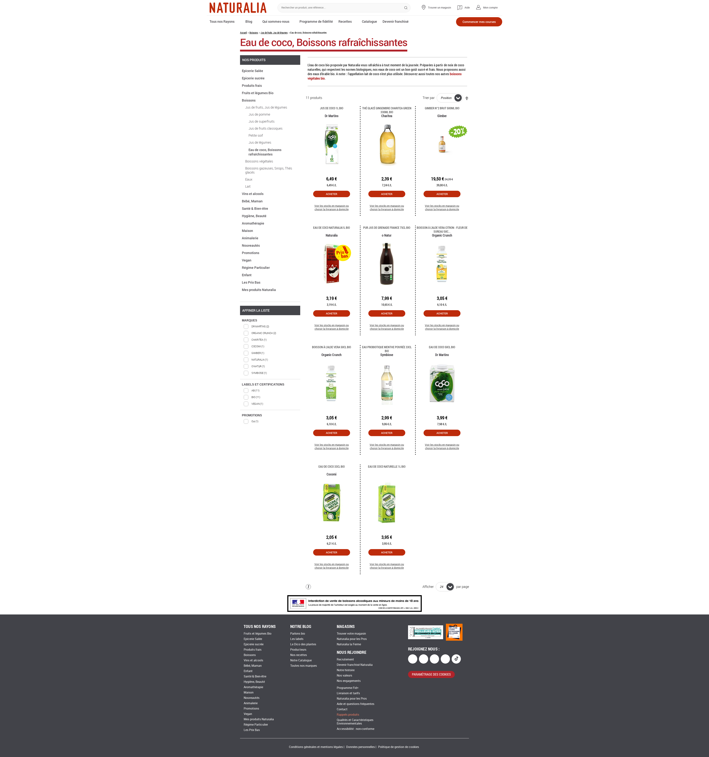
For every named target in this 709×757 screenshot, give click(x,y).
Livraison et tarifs (348, 693)
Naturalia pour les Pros (352, 639)
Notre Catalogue (301, 660)
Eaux (248, 179)
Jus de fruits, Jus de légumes (274, 32)
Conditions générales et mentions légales (316, 747)
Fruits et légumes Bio (258, 93)
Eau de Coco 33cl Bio (331, 466)
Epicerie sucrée (253, 78)
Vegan (247, 260)
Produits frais (252, 85)
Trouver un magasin (439, 7)
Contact (342, 709)
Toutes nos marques (303, 665)
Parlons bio (297, 633)
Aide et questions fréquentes (355, 704)
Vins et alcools (253, 193)
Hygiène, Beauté (254, 216)
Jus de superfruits (262, 121)
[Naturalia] (238, 7)
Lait (248, 186)
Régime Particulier (256, 267)
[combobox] (344, 7)
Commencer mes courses (479, 22)
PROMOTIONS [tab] (252, 415)
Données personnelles (360, 747)
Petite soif (256, 135)
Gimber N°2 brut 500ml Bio (442, 108)
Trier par (429, 98)
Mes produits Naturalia (259, 289)
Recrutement (345, 659)
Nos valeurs (344, 675)
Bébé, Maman (252, 201)
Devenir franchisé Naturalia (355, 665)
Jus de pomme (259, 114)
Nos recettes (298, 655)
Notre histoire (345, 670)
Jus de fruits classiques (265, 128)
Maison (248, 230)
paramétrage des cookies (431, 674)
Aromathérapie (253, 223)
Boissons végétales (259, 161)
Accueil (243, 32)
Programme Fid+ (348, 688)
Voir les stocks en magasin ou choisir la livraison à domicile (331, 207)
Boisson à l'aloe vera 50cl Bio (331, 347)
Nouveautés (251, 245)
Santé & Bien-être (255, 208)
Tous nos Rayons (222, 21)
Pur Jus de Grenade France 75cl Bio (386, 228)
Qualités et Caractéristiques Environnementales (355, 721)
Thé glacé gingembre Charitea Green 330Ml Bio (386, 110)
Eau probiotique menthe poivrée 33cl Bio (387, 349)
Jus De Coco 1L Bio (331, 108)
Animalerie (250, 238)
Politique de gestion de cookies (398, 747)
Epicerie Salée (253, 70)
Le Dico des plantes (303, 644)
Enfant (247, 275)
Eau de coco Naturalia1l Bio (331, 228)
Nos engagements (349, 681)
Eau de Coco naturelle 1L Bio (386, 466)
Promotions (251, 253)
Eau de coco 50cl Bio (442, 347)
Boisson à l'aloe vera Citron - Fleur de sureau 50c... (442, 229)
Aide (467, 7)
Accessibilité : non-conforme (355, 729)
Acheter (331, 194)
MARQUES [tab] (249, 320)
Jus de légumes (260, 143)
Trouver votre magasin (351, 633)
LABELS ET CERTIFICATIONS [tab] (263, 384)
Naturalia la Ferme (349, 644)
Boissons (253, 32)
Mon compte (490, 7)
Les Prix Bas (251, 282)
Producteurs (298, 649)
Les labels (296, 639)
